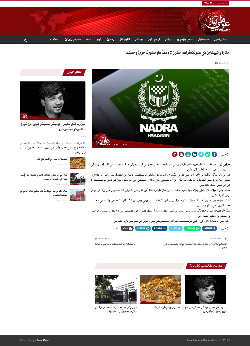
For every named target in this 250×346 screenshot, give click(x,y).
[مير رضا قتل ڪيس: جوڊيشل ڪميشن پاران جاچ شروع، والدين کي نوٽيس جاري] (205, 289)
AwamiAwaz (43, 340)
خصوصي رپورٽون (73, 39)
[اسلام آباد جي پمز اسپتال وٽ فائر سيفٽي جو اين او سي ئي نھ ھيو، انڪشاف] (77, 195)
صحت (88, 39)
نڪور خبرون (220, 39)
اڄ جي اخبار (154, 39)
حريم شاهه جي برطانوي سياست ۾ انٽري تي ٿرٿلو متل (115, 244)
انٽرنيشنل (125, 39)
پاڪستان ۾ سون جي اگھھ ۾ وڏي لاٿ (52, 159)
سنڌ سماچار (203, 39)
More (55, 39)
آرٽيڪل (139, 39)
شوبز (99, 39)
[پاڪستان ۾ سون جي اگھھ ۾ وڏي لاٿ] (161, 289)
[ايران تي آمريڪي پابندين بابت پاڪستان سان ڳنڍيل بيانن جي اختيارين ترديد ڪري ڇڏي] (116, 289)
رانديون (110, 39)
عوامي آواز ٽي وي (185, 39)
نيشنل (168, 39)
